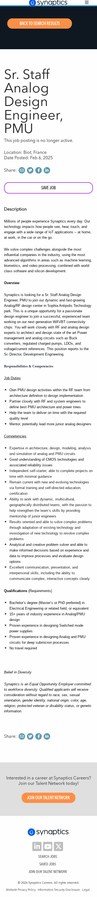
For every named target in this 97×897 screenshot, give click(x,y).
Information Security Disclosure (59, 890)
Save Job (48, 187)
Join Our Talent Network (48, 797)
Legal (86, 890)
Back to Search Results (40, 23)
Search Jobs (47, 856)
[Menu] (87, 2)
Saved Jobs (47, 864)
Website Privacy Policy (21, 890)
